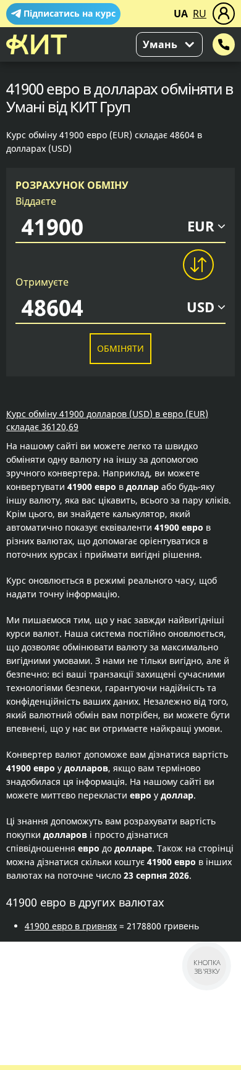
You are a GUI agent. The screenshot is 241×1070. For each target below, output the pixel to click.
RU (199, 13)
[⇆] (198, 264)
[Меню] (224, 13)
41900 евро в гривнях (71, 926)
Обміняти (120, 348)
